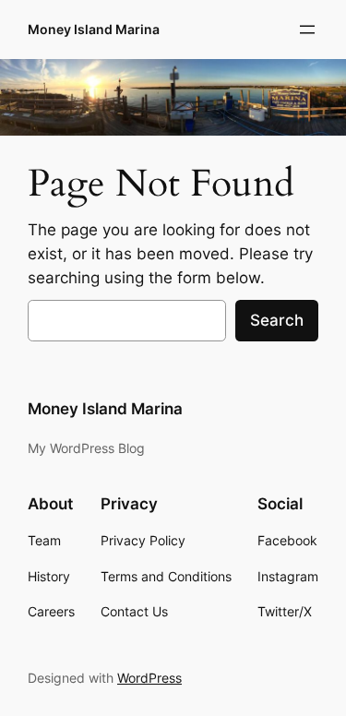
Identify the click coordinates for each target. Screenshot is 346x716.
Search (277, 320)
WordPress (149, 678)
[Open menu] (307, 29)
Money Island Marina (94, 29)
